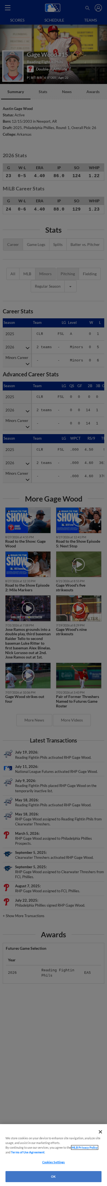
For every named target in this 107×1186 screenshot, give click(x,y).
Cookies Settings (53, 1162)
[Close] (100, 1132)
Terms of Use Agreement (27, 1152)
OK (53, 1176)
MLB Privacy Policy (85, 1147)
